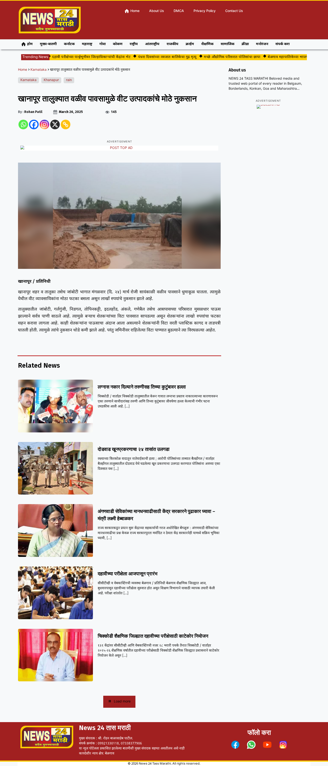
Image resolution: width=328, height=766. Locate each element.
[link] (235, 745)
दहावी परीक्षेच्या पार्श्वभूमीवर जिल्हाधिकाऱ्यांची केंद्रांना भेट (79, 57)
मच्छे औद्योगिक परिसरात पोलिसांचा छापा (220, 57)
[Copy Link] (65, 124)
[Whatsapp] (23, 124)
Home (22, 70)
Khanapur (51, 80)
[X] (55, 124)
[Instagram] (44, 124)
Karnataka (38, 70)
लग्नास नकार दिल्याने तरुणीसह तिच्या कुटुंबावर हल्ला (142, 387)
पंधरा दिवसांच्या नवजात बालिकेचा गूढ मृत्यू (155, 57)
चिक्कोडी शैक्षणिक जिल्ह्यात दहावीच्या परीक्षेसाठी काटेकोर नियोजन (153, 636)
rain (69, 80)
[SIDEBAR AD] (268, 107)
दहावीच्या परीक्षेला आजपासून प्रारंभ (128, 574)
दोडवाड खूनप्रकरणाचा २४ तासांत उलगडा (134, 449)
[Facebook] (34, 124)
